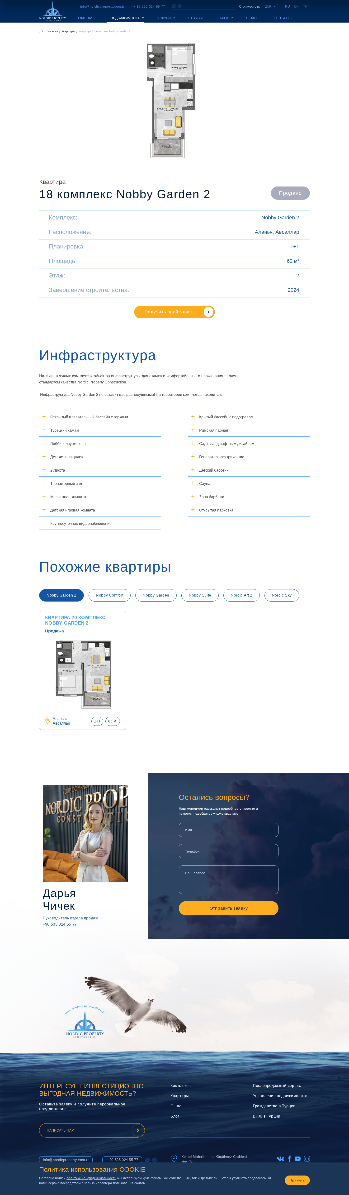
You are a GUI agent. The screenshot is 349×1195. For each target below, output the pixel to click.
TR (305, 6)
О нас (251, 18)
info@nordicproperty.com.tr (102, 6)
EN (296, 6)
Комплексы (181, 1086)
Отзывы (195, 18)
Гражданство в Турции (274, 1106)
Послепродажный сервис (277, 1086)
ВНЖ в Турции (266, 1116)
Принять (297, 1180)
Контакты (283, 18)
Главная (86, 18)
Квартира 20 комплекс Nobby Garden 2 (75, 620)
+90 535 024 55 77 (60, 924)
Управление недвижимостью (280, 1096)
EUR (268, 6)
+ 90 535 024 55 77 (149, 6)
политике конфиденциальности (91, 1178)
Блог (174, 1116)
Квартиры (68, 31)
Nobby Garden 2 (280, 217)
